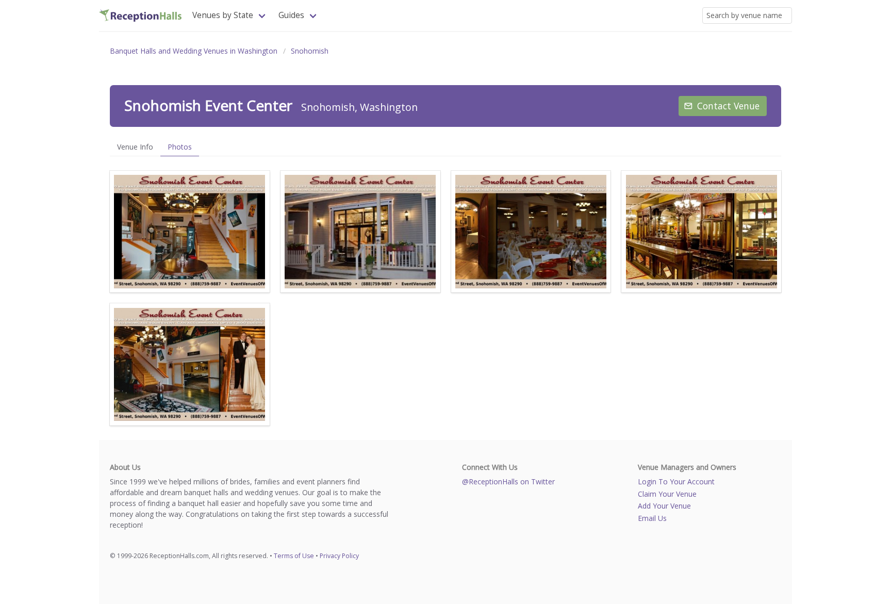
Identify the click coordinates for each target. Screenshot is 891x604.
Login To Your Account (676, 481)
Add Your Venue (664, 506)
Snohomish (309, 51)
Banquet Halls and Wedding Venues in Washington (193, 51)
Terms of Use (294, 555)
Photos (180, 147)
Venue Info (135, 147)
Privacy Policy (339, 555)
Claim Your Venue (667, 494)
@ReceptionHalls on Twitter (508, 481)
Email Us (652, 518)
